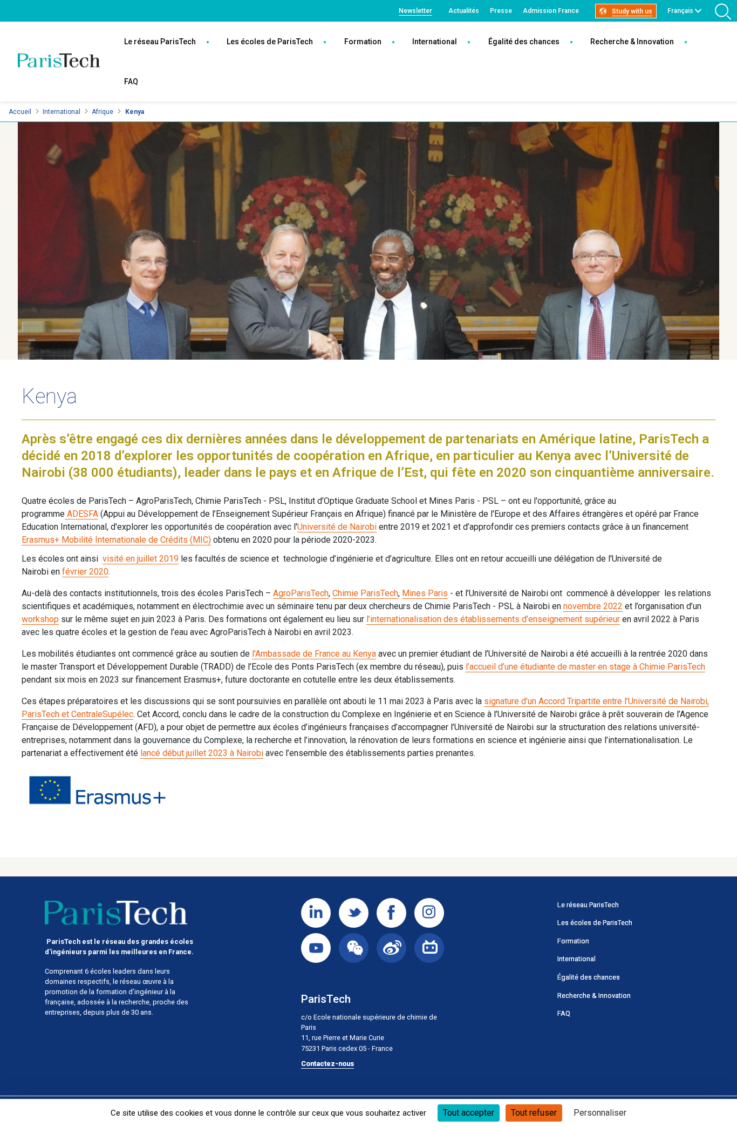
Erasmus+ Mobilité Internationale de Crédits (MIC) (116, 540)
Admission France (551, 11)
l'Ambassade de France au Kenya (314, 654)
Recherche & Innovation (632, 41)
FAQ (131, 81)
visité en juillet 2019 (141, 559)
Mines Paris (425, 593)
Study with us (632, 11)
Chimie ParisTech (365, 593)
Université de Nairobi (337, 527)
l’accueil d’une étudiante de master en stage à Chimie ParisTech (585, 667)
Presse (501, 11)
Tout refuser (534, 1113)
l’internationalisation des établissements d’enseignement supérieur (493, 619)
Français (680, 11)
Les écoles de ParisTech (270, 41)
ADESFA (81, 514)
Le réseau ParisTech (160, 41)
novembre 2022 (593, 606)
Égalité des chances (523, 41)
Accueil (20, 112)
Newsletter (415, 11)
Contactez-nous (327, 1063)
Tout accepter (468, 1113)
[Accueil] (59, 61)
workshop (40, 619)
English (678, 23)
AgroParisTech (301, 593)
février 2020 (85, 571)
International (434, 41)
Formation (362, 41)
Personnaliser (600, 1113)
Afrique (102, 112)
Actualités (463, 11)
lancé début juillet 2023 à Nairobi (201, 753)
